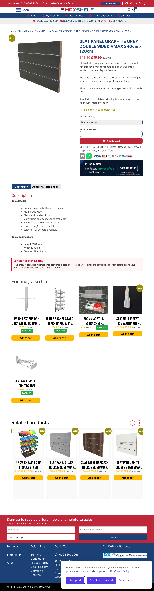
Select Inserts (87, 116)
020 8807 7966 (30, 3)
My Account (52, 15)
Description (21, 186)
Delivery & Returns (37, 572)
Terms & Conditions (38, 556)
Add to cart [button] (25, 337)
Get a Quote (110, 3)
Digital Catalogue (102, 15)
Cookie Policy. (122, 571)
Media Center (76, 15)
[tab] (21, 186)
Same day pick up (47, 21)
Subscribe (113, 537)
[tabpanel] (43, 65)
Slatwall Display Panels (46, 31)
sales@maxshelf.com (62, 3)
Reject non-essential (101, 580)
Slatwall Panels (25, 31)
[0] (133, 9)
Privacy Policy (39, 562)
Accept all (75, 580)
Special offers (105, 150)
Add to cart (113, 141)
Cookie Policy (39, 566)
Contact (125, 15)
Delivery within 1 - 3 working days (84, 21)
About (33, 15)
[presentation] (132, 423)
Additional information (45, 186)
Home (13, 31)
